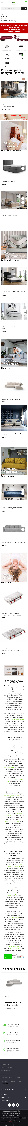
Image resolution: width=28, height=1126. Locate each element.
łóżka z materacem (15, 948)
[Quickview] (22, 91)
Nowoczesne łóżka (14, 38)
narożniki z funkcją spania (12, 821)
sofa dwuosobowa (9, 767)
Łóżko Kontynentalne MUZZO (9, 181)
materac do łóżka (14, 917)
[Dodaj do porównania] (22, 88)
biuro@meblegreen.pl (7, 20)
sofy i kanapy (20, 719)
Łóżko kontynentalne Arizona (9, 215)
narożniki (12, 719)
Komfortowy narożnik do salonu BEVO (11, 399)
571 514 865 (4, 16)
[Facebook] (9, 1105)
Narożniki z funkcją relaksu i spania (12, 1003)
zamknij (24, 1118)
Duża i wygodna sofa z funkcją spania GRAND (13, 542)
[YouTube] (13, 1105)
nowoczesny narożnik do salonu (13, 796)
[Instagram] (17, 1105)
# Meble (6, 996)
